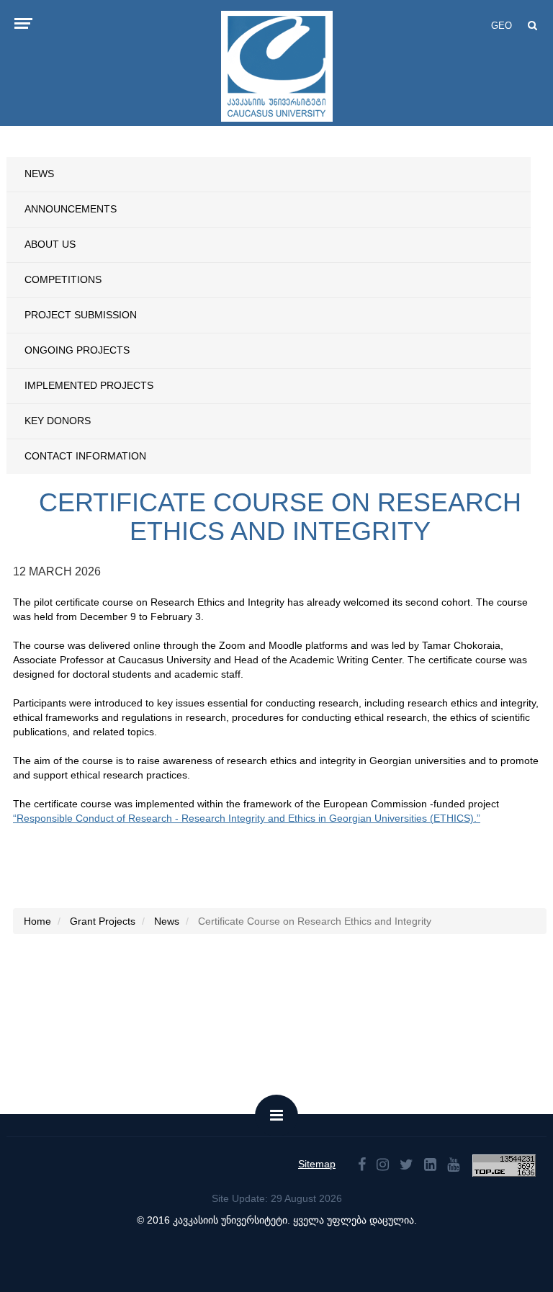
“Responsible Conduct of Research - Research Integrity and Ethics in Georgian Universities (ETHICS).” (246, 818)
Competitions (63, 279)
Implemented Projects (88, 385)
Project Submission (80, 314)
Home (37, 921)
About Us (50, 244)
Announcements (70, 209)
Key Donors (57, 420)
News (39, 173)
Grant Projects (102, 921)
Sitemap (317, 1164)
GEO (501, 25)
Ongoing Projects (77, 350)
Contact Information (85, 456)
